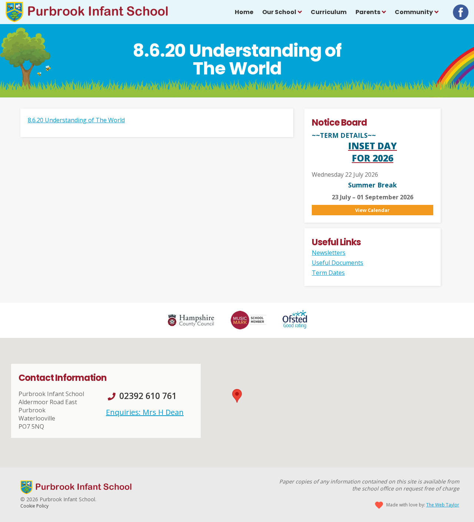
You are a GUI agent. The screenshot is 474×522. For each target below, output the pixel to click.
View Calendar (372, 210)
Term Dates (328, 273)
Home (244, 12)
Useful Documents (337, 263)
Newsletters (329, 253)
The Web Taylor (442, 505)
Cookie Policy (34, 506)
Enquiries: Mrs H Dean (145, 412)
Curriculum (329, 12)
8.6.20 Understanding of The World (76, 120)
